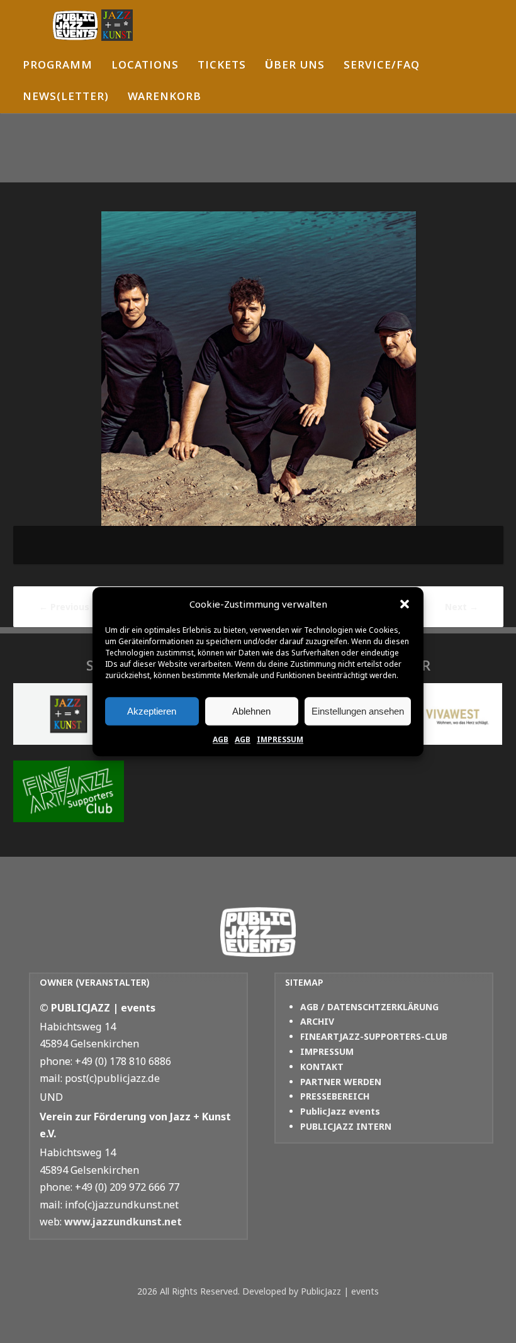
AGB (220, 739)
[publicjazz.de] (93, 25)
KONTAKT (322, 1067)
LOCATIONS (145, 66)
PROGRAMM (58, 66)
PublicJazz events (340, 1111)
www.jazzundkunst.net (123, 1222)
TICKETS (222, 66)
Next (461, 607)
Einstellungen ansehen (357, 711)
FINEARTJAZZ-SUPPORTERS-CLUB (373, 1036)
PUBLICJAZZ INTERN (345, 1126)
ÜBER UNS (295, 66)
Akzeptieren (151, 711)
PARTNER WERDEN (340, 1082)
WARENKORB (164, 98)
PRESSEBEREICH (334, 1096)
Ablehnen (251, 711)
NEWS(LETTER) (66, 98)
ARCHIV (317, 1021)
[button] (404, 604)
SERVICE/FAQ (382, 66)
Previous (64, 607)
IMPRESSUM (280, 739)
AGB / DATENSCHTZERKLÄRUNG (369, 1007)
